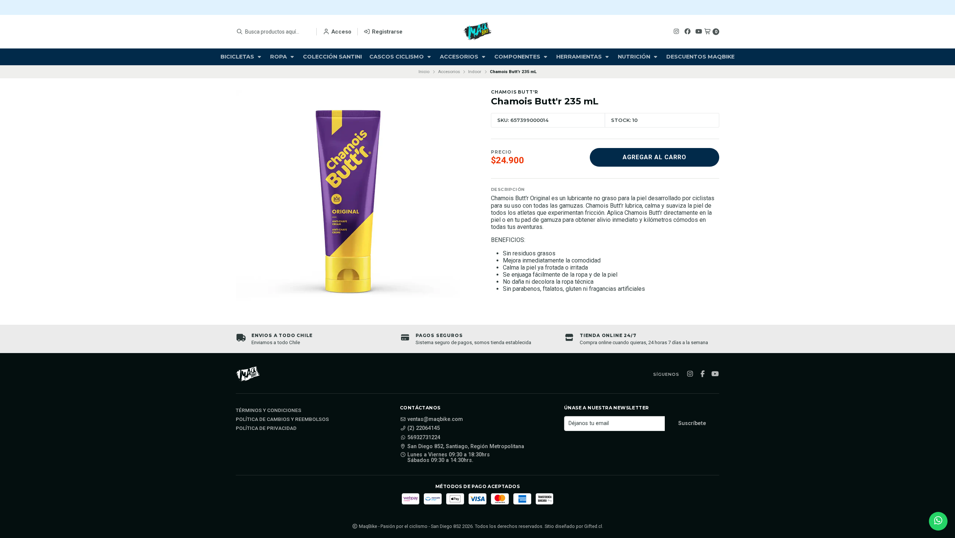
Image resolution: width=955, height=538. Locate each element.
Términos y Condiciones (268, 410)
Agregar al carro (654, 157)
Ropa (279, 56)
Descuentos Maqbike (700, 56)
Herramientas (579, 56)
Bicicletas (238, 56)
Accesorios (460, 56)
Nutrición (635, 56)
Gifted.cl (593, 526)
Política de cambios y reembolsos (282, 419)
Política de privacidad (266, 428)
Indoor (474, 71)
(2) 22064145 (423, 428)
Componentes (518, 56)
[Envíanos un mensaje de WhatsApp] (938, 521)
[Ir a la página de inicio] (477, 31)
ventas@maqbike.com (435, 419)
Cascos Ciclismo (397, 56)
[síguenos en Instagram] (676, 31)
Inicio (424, 71)
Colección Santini (332, 56)
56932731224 (423, 437)
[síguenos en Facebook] (687, 31)
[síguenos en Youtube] (698, 31)
